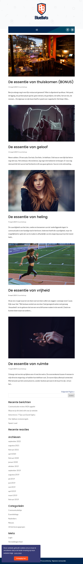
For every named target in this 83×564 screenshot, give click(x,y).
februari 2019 (13, 499)
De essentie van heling (28, 216)
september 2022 (14, 441)
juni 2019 (11, 483)
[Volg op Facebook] (67, 29)
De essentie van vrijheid (29, 290)
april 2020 (12, 454)
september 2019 (14, 470)
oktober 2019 (13, 466)
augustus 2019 (13, 475)
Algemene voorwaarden (59, 561)
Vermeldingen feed (15, 542)
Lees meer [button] (18, 553)
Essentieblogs (23, 87)
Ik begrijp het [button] (21, 558)
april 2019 (12, 491)
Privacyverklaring (45, 561)
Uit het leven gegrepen (16, 527)
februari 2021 (13, 450)
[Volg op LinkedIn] (72, 29)
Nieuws (11, 523)
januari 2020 (13, 462)
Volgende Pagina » (68, 392)
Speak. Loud (12, 423)
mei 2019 (11, 487)
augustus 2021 (13, 445)
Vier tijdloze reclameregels (18, 419)
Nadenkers (12, 519)
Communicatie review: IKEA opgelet (21, 406)
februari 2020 (13, 458)
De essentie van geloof (28, 146)
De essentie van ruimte (28, 363)
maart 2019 (12, 495)
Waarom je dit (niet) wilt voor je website (22, 411)
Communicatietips (15, 510)
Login (10, 538)
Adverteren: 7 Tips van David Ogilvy (21, 415)
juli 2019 (11, 479)
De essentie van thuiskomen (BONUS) (41, 81)
